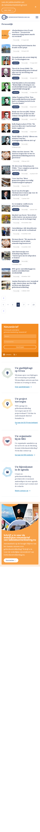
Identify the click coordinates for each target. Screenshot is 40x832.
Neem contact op (21, 491)
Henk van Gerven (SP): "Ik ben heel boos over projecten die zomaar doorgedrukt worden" (23, 114)
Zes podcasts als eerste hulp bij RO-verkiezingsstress (24, 58)
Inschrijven (20, 347)
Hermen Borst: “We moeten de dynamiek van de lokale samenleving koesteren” (24, 241)
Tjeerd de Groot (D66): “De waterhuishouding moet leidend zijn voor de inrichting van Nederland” (24, 71)
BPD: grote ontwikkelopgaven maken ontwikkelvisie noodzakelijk (23, 271)
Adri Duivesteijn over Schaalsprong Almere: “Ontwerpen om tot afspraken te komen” (24, 255)
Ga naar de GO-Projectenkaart (26, 423)
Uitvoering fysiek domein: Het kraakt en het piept (24, 46)
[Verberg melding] (35, 7)
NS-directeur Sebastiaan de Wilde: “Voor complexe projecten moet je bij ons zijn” (25, 168)
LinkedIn (8, 354)
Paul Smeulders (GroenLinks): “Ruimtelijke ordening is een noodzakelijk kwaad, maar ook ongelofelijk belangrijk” (24, 86)
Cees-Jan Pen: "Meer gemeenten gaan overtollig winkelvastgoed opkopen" (22, 180)
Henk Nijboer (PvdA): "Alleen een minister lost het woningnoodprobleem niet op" (24, 138)
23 (34, 305)
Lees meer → (8, 10)
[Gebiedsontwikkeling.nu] (17, 17)
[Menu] (37, 17)
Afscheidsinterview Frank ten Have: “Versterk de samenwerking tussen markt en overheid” (23, 33)
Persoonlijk (16, 40)
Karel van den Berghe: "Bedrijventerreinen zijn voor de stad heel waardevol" (25, 193)
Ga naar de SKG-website (24, 455)
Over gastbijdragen (22, 387)
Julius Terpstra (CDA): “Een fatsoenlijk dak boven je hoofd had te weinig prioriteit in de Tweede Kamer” (23, 100)
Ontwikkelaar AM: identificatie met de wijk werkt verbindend (24, 229)
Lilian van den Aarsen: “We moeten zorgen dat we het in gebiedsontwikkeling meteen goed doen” (23, 155)
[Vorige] (4, 298)
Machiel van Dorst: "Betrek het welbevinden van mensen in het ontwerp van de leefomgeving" (24, 217)
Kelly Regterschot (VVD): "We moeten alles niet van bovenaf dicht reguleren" (24, 126)
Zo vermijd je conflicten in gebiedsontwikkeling (22, 205)
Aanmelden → (11, 560)
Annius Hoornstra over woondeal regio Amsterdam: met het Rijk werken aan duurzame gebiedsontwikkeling (25, 284)
